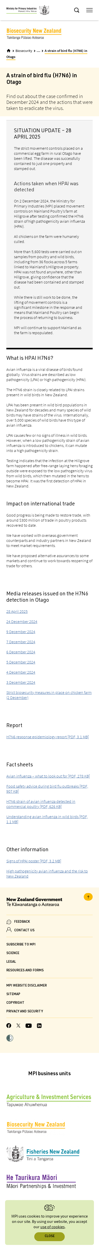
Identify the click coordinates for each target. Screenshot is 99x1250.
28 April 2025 (17, 611)
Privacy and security (24, 1011)
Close (50, 1236)
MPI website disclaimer (26, 986)
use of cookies (52, 1227)
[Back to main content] (88, 897)
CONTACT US (24, 930)
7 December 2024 (20, 641)
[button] (9, 1039)
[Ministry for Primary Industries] (28, 11)
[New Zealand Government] (49, 903)
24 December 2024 (21, 621)
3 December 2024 (20, 682)
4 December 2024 (20, 672)
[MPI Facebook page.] (8, 1026)
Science (12, 953)
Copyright (15, 1003)
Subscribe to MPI (21, 944)
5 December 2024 (20, 662)
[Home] (8, 50)
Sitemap (13, 994)
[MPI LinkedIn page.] (39, 1026)
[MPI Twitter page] (18, 1026)
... (38, 50)
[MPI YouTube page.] (28, 1026)
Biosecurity (23, 51)
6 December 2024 (20, 651)
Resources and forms (25, 970)
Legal (11, 962)
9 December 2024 (20, 631)
